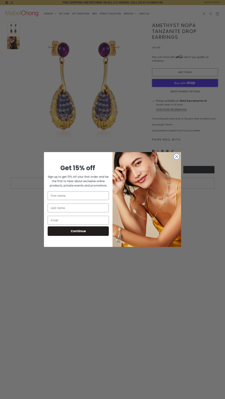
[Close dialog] (176, 156)
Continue (78, 231)
